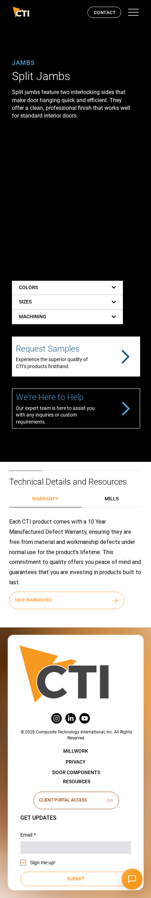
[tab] (45, 499)
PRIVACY (76, 762)
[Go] (125, 357)
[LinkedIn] (70, 718)
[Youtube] (84, 718)
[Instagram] (56, 718)
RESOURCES (76, 781)
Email (28, 835)
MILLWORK (75, 751)
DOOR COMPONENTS (76, 772)
